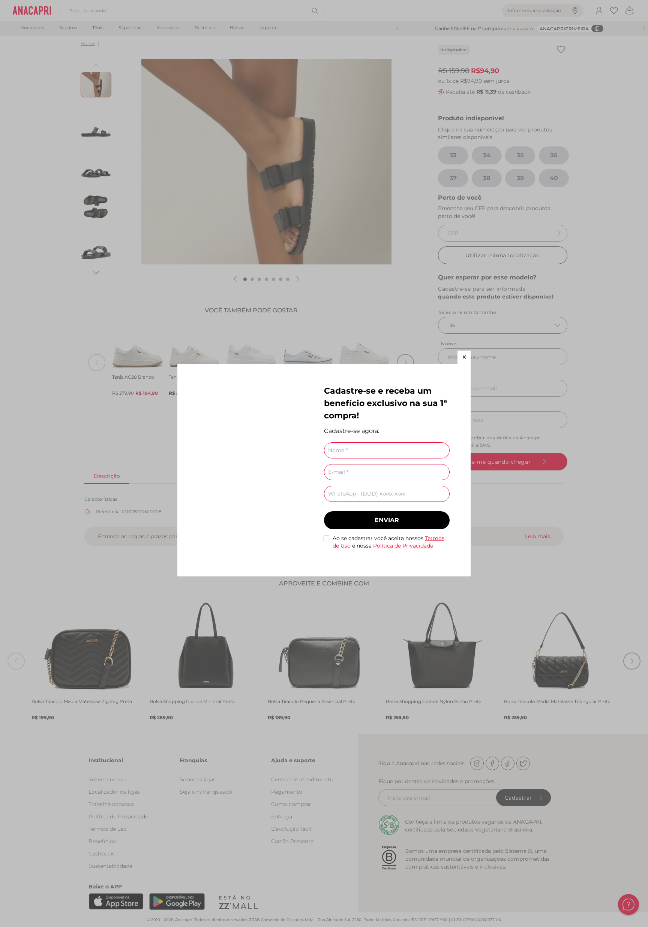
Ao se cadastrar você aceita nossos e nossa (388, 542)
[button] (464, 357)
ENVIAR (387, 520)
